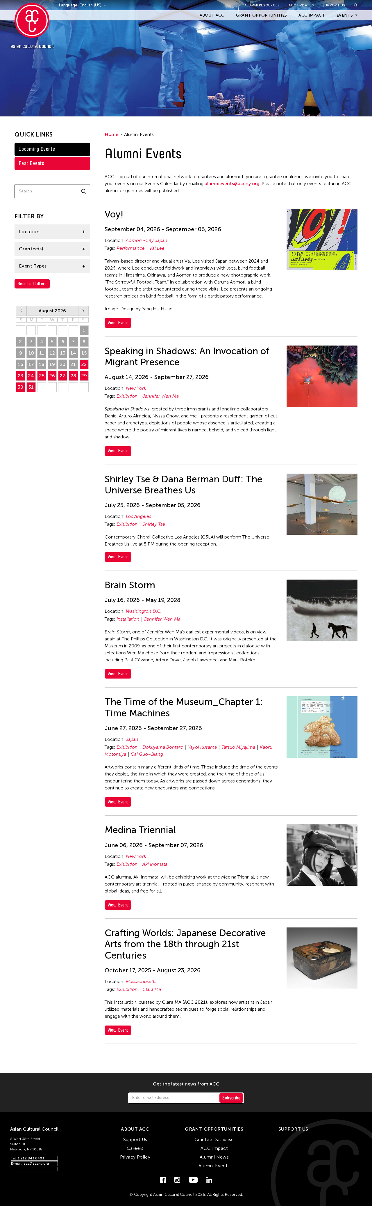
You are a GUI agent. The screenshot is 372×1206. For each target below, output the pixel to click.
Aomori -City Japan (146, 240)
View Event (118, 322)
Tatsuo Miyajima (238, 747)
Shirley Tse (153, 524)
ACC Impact (311, 15)
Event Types (32, 266)
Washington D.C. (144, 611)
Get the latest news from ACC (186, 1084)
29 (84, 375)
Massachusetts (141, 981)
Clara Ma (151, 989)
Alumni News (214, 1157)
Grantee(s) (31, 249)
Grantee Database (214, 1139)
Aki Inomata (154, 864)
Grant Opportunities (261, 15)
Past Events (31, 163)
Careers (135, 1148)
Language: (69, 5)
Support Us (334, 5)
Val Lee (156, 248)
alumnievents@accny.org (232, 183)
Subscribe (231, 1098)
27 (62, 375)
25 (41, 375)
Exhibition (127, 396)
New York (136, 388)
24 (31, 375)
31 (31, 387)
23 (20, 375)
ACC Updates (301, 5)
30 (20, 387)
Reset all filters (32, 283)
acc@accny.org (36, 1163)
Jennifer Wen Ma (160, 396)
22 (84, 364)
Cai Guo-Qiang (147, 754)
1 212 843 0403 (31, 1158)
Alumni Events (214, 1165)
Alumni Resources (262, 5)
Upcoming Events (37, 149)
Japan (132, 739)
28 (73, 375)
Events (345, 15)
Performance (131, 248)
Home (111, 134)
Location (29, 231)
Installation (128, 619)
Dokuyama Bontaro (162, 747)
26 (52, 375)
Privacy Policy (135, 1157)
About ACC (212, 15)
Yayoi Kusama (202, 747)
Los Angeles (138, 516)
